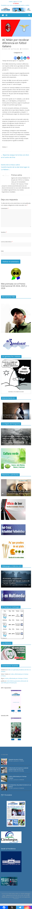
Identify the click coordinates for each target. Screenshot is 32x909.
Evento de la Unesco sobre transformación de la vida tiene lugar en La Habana (15, 167)
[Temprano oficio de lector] (16, 480)
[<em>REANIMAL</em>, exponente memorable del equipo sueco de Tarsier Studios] (16, 571)
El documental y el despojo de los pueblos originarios (16, 438)
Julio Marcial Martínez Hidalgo (20, 585)
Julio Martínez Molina (17, 417)
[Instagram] (28, 56)
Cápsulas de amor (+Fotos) (15, 759)
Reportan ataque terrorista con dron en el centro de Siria (15, 156)
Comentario (5, 208)
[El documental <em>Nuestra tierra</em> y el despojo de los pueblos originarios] (16, 429)
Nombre (4, 232)
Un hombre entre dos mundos (15, 415)
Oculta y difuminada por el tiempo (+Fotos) (16, 678)
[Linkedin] (25, 56)
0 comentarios (25, 49)
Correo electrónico (6, 241)
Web (2, 251)
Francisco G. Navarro (19, 493)
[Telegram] (21, 56)
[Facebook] (15, 56)
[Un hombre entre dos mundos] (16, 403)
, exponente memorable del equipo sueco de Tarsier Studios (15, 580)
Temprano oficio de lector (13, 491)
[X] (18, 56)
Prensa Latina (16, 49)
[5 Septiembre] (3, 15)
